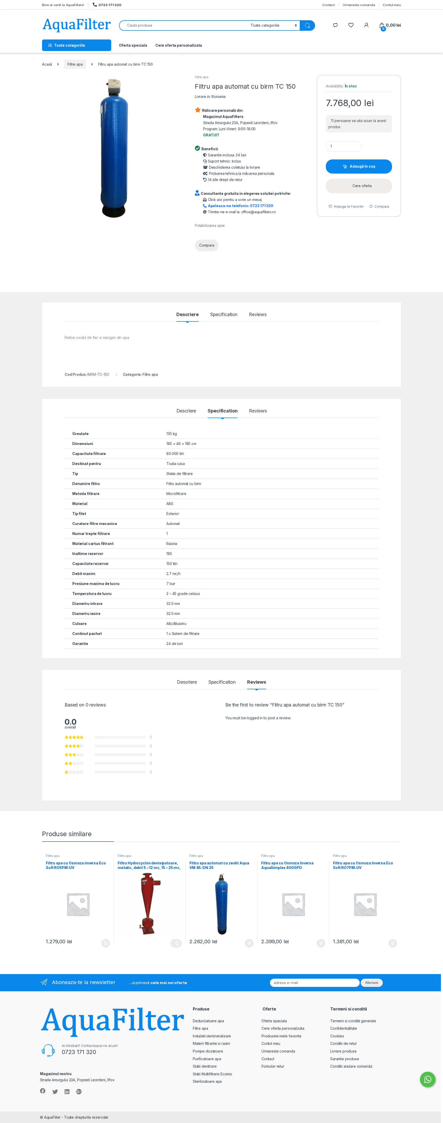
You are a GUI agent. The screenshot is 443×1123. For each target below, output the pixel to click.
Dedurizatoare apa (208, 1021)
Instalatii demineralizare (212, 1036)
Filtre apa (75, 64)
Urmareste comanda (359, 5)
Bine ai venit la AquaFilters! (63, 5)
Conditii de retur (343, 1043)
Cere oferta (362, 186)
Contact (328, 5)
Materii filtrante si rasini (211, 1043)
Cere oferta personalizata (178, 45)
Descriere (187, 314)
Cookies (337, 1036)
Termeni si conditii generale (353, 1021)
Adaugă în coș (362, 166)
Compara (206, 245)
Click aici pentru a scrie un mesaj (235, 199)
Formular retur (272, 1066)
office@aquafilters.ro (258, 212)
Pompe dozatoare (208, 1051)
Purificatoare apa (207, 1059)
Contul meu (392, 5)
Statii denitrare (205, 1066)
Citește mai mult (176, 943)
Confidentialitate (343, 1028)
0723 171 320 (110, 5)
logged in (255, 718)
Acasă (47, 64)
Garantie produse (344, 1059)
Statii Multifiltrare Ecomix (212, 1074)
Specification (223, 314)
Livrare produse (343, 1051)
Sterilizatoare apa (207, 1081)
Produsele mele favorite (281, 1036)
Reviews (258, 314)
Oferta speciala (133, 45)
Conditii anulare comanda (351, 1066)
